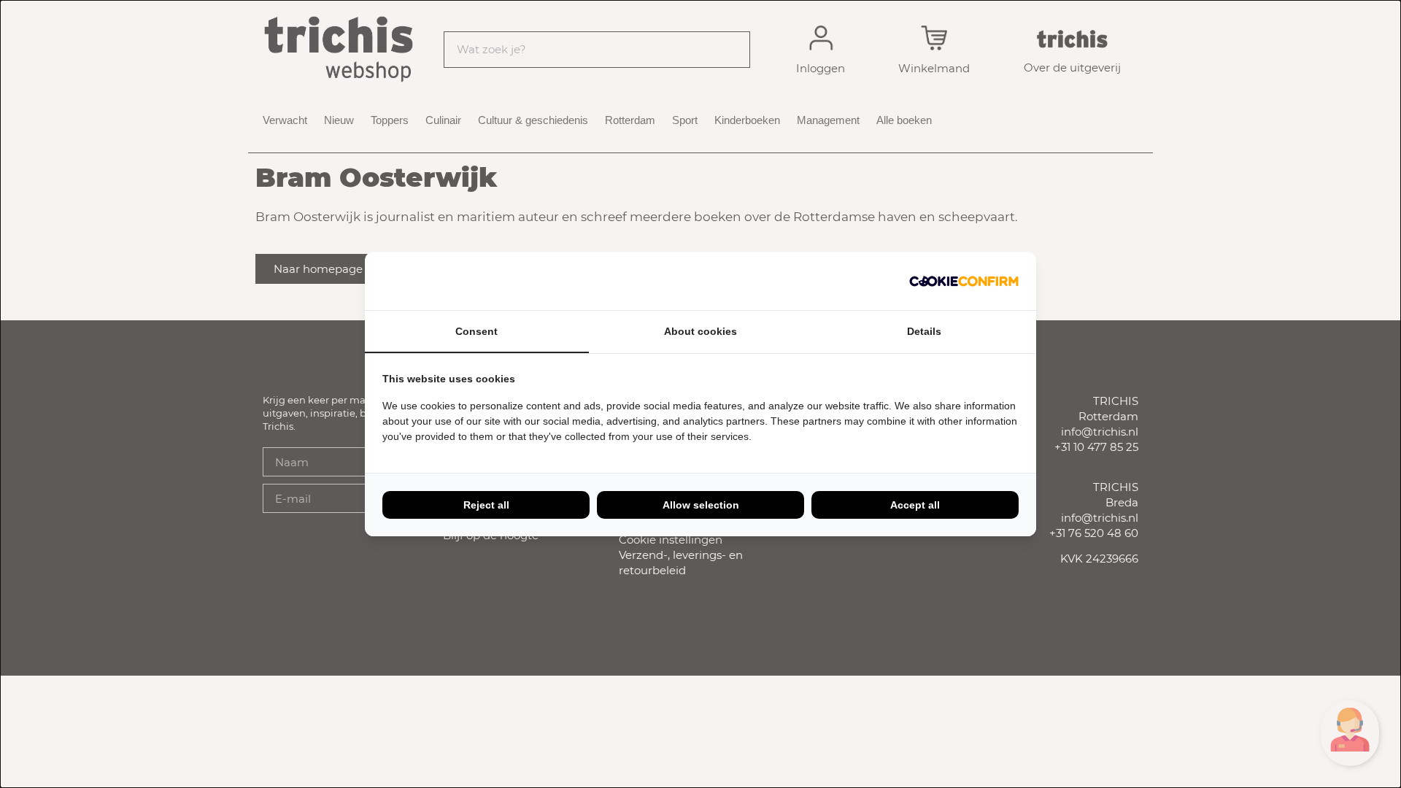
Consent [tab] (476, 331)
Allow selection (701, 505)
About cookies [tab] (700, 331)
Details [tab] (924, 331)
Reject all (486, 505)
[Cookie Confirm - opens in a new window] (964, 281)
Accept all (915, 505)
